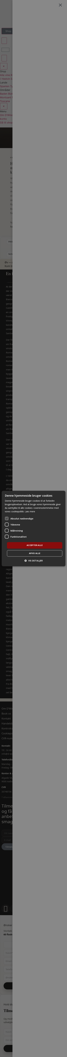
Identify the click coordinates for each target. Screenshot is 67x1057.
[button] (33, 560)
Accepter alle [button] (35, 545)
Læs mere (30, 511)
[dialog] (33, 528)
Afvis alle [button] (34, 553)
